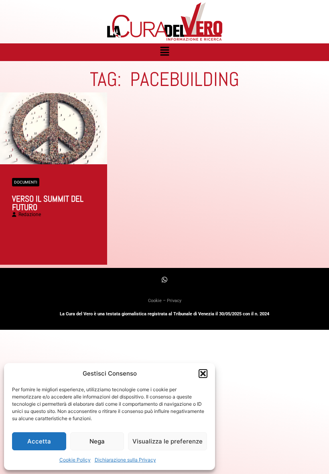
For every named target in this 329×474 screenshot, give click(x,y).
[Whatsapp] (164, 279)
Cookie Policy (75, 460)
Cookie (155, 300)
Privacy (174, 300)
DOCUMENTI (25, 182)
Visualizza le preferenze (167, 441)
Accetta (39, 441)
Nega (97, 441)
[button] (203, 374)
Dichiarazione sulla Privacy (125, 460)
